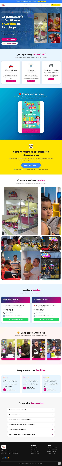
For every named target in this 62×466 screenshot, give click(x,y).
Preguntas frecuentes (44, 5)
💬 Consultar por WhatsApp (16, 319)
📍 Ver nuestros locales (9, 39)
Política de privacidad (30, 463)
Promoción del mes (34, 449)
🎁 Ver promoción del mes (9, 43)
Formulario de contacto (51, 451)
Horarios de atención (35, 453)
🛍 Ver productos (55, 4)
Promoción (35, 5)
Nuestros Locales (28, 5)
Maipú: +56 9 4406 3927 (52, 447)
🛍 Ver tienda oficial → (31, 165)
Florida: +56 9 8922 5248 (52, 449)
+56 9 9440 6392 (9, 313)
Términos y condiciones (38, 463)
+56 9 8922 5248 (39, 313)
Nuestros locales (34, 447)
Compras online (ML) (51, 453)
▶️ (8, 458)
